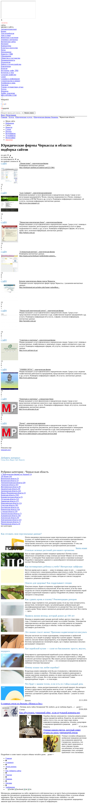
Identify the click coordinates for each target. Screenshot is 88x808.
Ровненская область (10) (10, 509)
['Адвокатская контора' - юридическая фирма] (9, 263)
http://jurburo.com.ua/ (27, 233)
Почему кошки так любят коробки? (42, 667)
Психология (5, 62)
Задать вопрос (11, 767)
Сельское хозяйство (8, 75)
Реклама (9, 783)
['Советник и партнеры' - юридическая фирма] (9, 351)
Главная (9, 758)
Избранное (10, 123)
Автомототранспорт (9, 29)
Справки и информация (10, 79)
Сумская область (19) (9, 511)
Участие (9, 775)
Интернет (4, 44)
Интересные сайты (8, 42)
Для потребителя (7, 33)
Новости (9, 127)
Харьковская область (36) (11, 516)
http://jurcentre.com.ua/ (27, 321)
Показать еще (6, 448)
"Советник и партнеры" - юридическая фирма (37, 340)
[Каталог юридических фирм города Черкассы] (9, 292)
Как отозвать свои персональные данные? (21, 534)
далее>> (79, 707)
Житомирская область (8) (11, 487)
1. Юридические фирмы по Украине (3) (16, 474)
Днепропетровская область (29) (13, 483)
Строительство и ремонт (10, 81)
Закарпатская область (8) (10, 489)
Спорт (3, 77)
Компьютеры (6, 46)
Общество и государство (10, 58)
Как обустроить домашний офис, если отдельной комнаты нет (49, 712)
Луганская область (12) (10, 499)
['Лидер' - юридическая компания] (9, 432)
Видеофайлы (11, 133)
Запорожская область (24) (11, 491)
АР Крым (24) (6, 476)
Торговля (4, 85)
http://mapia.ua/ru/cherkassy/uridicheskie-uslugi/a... (37, 256)
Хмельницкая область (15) (11, 520)
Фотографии (10, 138)
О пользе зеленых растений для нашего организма (49, 550)
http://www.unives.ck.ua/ (28, 378)
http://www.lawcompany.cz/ (29, 203)
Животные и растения (9, 37)
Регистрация (11, 115)
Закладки (9, 140)
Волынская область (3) (10, 481)
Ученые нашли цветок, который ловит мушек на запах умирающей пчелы (62, 731)
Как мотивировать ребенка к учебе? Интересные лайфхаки (53, 566)
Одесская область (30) (9, 505)
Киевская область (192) (10, 495)
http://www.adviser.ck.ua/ (28, 350)
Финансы (4, 91)
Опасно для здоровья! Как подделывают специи (48, 583)
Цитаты (9, 131)
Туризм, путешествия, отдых (12, 87)
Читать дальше (81, 548)
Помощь (9, 779)
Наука (3, 50)
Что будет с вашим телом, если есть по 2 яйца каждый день (54, 684)
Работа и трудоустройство (11, 64)
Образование (6, 56)
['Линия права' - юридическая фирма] (9, 175)
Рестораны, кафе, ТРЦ (9, 70)
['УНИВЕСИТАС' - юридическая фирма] (9, 381)
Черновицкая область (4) (10, 524)
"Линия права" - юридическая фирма (33, 163)
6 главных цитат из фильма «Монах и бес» (22, 703)
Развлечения (6, 66)
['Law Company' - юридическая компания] (9, 204)
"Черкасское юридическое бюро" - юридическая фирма (40, 222)
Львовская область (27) (10, 501)
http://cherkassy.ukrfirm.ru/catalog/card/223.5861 (37, 167)
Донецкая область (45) (9, 485)
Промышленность (8, 60)
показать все (6, 450)
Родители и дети (7, 73)
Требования (10, 787)
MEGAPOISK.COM (8, 95)
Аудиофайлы (11, 136)
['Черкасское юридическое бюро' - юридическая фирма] (9, 233)
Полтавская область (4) (10, 507)
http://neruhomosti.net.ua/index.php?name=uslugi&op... (39, 287)
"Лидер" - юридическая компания (32, 423)
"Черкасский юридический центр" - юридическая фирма (41, 311)
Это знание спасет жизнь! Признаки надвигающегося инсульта (56, 632)
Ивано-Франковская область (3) (13, 493)
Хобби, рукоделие (8, 93)
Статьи (8, 129)
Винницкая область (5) (10, 478)
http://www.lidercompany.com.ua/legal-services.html (38, 434)
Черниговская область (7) (11, 522)
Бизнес (3, 31)
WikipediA (5, 100)
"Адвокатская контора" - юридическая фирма (37, 252)
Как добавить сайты (13, 771)
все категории (6, 526)
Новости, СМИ (7, 54)
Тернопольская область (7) (11, 514)
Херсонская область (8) (10, 518)
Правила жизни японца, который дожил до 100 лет (50, 615)
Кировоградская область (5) (12, 497)
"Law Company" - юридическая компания (35, 193)
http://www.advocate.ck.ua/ (29, 409)
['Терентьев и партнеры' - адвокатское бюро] (9, 408)
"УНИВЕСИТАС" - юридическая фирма (35, 369)
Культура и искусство (9, 48)
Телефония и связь (8, 83)
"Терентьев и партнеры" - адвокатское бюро (36, 399)
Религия (4, 68)
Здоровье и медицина (9, 40)
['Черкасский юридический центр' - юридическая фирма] (9, 322)
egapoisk (5, 108)
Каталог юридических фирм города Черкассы (37, 281)
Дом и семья (6, 35)
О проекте (10, 762)
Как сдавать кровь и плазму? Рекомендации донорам (51, 599)
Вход (3, 115)
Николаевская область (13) (11, 503)
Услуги (3, 89)
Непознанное (6, 52)
